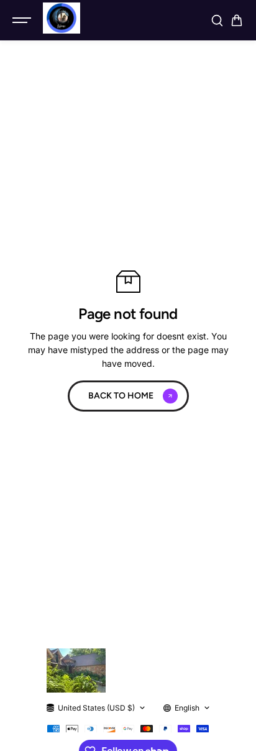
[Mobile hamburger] (23, 20)
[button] (237, 20)
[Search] (217, 20)
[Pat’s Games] (61, 18)
